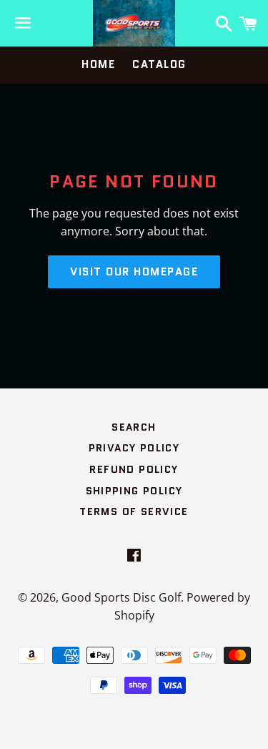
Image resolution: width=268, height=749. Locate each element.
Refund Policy (133, 469)
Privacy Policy (134, 448)
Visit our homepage (134, 272)
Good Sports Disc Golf (121, 597)
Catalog (159, 64)
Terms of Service (133, 511)
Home (98, 64)
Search (133, 427)
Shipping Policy (134, 491)
